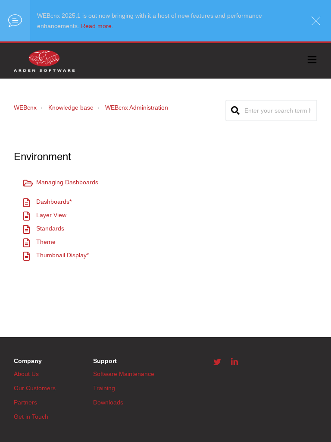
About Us (26, 373)
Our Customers (35, 388)
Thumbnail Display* (62, 255)
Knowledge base (71, 107)
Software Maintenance (123, 373)
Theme (46, 241)
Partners (25, 402)
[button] (312, 60)
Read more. (97, 25)
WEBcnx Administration (136, 107)
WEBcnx (25, 107)
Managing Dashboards (67, 182)
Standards (50, 228)
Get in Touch (31, 416)
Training (104, 388)
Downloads (108, 402)
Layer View (51, 215)
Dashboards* (54, 201)
